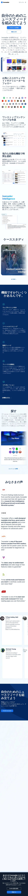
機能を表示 (14, 31)
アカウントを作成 (14, 27)
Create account (7, 710)
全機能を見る (6, 397)
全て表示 (13, 279)
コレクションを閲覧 (13, 468)
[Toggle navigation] (25, 2)
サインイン (21, 2)
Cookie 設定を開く (14, 888)
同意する (14, 892)
